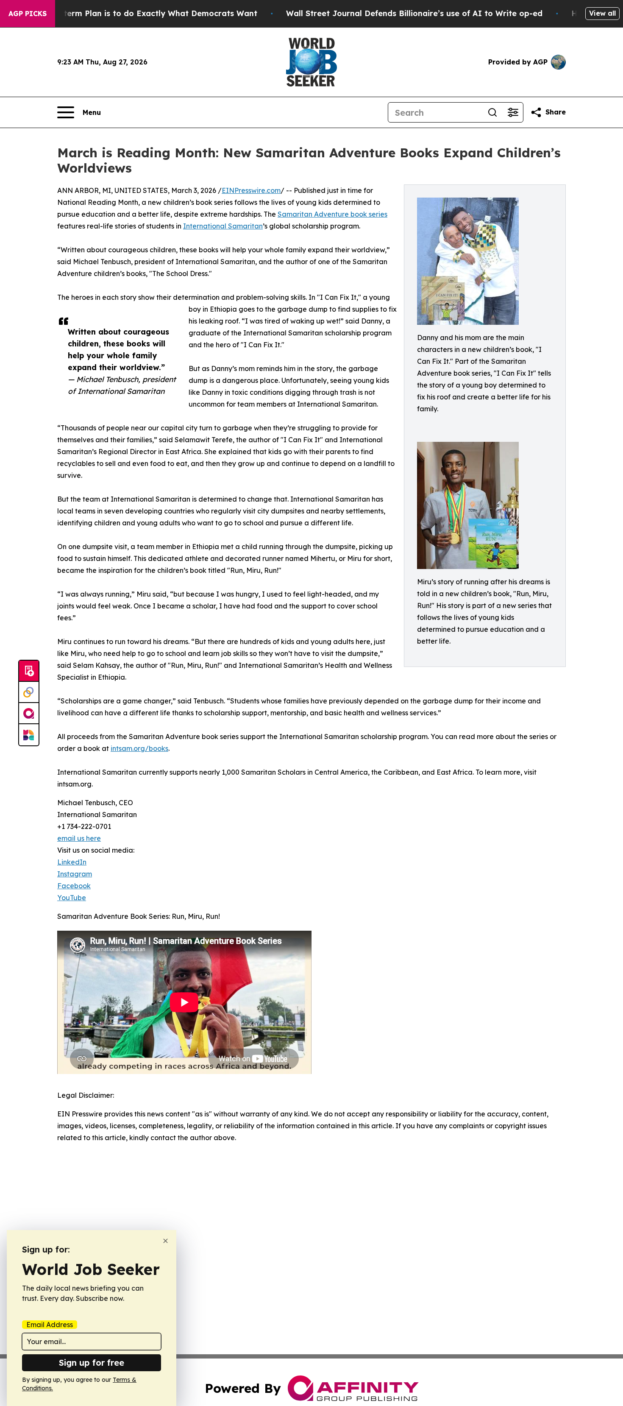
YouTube (71, 897)
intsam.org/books (139, 748)
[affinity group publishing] (29, 713)
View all (602, 13)
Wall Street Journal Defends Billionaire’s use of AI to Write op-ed (414, 13)
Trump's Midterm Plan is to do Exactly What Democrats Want (137, 13)
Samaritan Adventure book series (332, 214)
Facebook (74, 886)
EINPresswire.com (251, 190)
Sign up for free (91, 1362)
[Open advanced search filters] (513, 112)
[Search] (492, 112)
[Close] (165, 1241)
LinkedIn (71, 862)
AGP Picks (27, 13)
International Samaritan (223, 226)
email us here (79, 838)
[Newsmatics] (29, 734)
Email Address (49, 1324)
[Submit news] (29, 671)
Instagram (74, 874)
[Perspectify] (29, 692)
